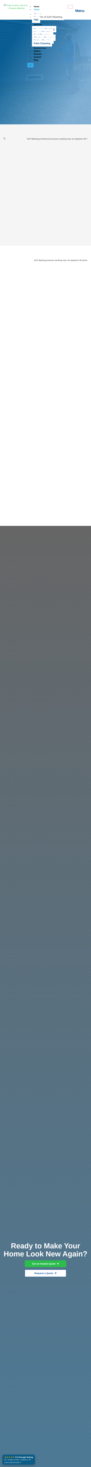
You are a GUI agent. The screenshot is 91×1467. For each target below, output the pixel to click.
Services (38, 24)
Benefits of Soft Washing (48, 17)
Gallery (37, 51)
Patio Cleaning (42, 43)
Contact (37, 57)
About (36, 9)
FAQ (36, 19)
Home (36, 6)
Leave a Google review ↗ (12, 1462)
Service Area (40, 48)
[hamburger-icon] (70, 6)
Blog (36, 60)
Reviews (38, 54)
